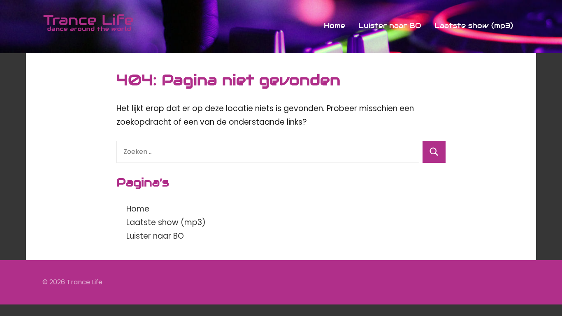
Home (334, 25)
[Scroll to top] (545, 299)
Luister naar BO (389, 25)
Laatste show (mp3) (473, 25)
